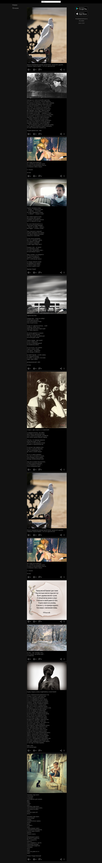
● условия (81, 20)
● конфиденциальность (82, 18)
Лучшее (15, 8)
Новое (14, 5)
